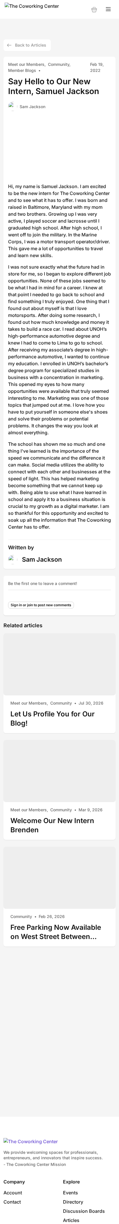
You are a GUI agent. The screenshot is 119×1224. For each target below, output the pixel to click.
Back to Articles (30, 45)
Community (58, 64)
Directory (73, 1202)
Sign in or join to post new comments (41, 605)
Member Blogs (22, 70)
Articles (71, 1220)
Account (12, 1193)
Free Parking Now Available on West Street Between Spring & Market (55, 932)
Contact (12, 1202)
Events (70, 1193)
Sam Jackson (32, 106)
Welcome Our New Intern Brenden (52, 825)
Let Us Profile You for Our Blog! (52, 718)
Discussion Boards (84, 1211)
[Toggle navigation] (108, 9)
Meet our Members (26, 64)
